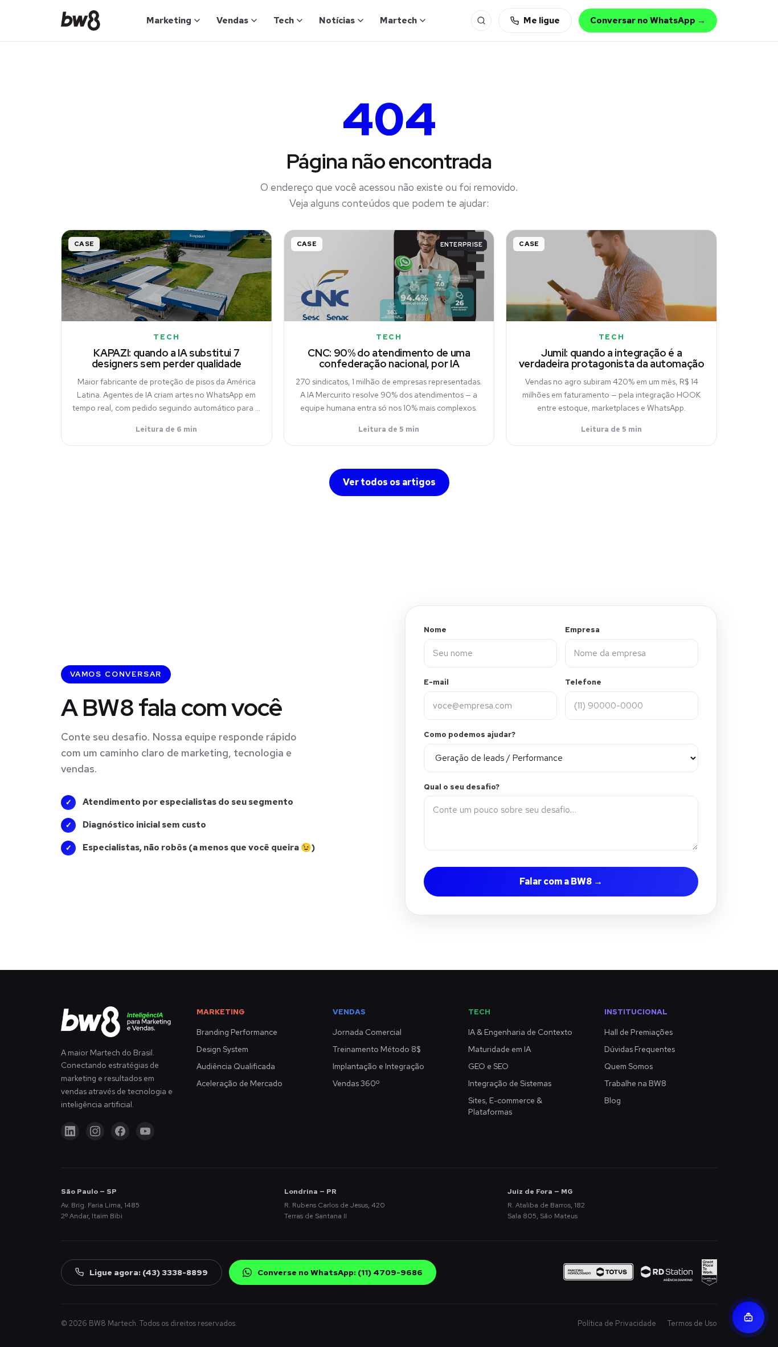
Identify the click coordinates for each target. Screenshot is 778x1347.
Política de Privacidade (617, 1323)
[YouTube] (145, 1131)
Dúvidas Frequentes (639, 1049)
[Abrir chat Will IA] (748, 1317)
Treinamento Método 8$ (377, 1049)
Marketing (168, 20)
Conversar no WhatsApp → (648, 20)
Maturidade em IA (499, 1049)
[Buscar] (481, 20)
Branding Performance (236, 1032)
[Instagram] (95, 1131)
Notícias (337, 20)
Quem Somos (628, 1066)
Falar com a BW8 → (561, 881)
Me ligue (541, 20)
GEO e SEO (488, 1066)
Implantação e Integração (378, 1066)
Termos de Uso (692, 1323)
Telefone (583, 682)
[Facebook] (120, 1131)
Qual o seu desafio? (461, 787)
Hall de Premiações (638, 1032)
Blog (612, 1100)
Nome (435, 629)
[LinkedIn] (70, 1131)
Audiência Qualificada (235, 1066)
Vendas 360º (356, 1083)
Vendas (232, 20)
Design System (222, 1049)
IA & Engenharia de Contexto (520, 1032)
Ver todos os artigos (389, 482)
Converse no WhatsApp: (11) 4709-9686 (340, 1272)
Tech (283, 20)
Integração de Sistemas (509, 1083)
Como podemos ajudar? (469, 734)
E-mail (436, 682)
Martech (398, 20)
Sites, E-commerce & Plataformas (505, 1106)
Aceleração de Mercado (239, 1083)
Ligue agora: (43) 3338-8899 (148, 1272)
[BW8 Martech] (81, 20)
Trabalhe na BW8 (635, 1083)
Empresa (582, 629)
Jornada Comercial (367, 1032)
